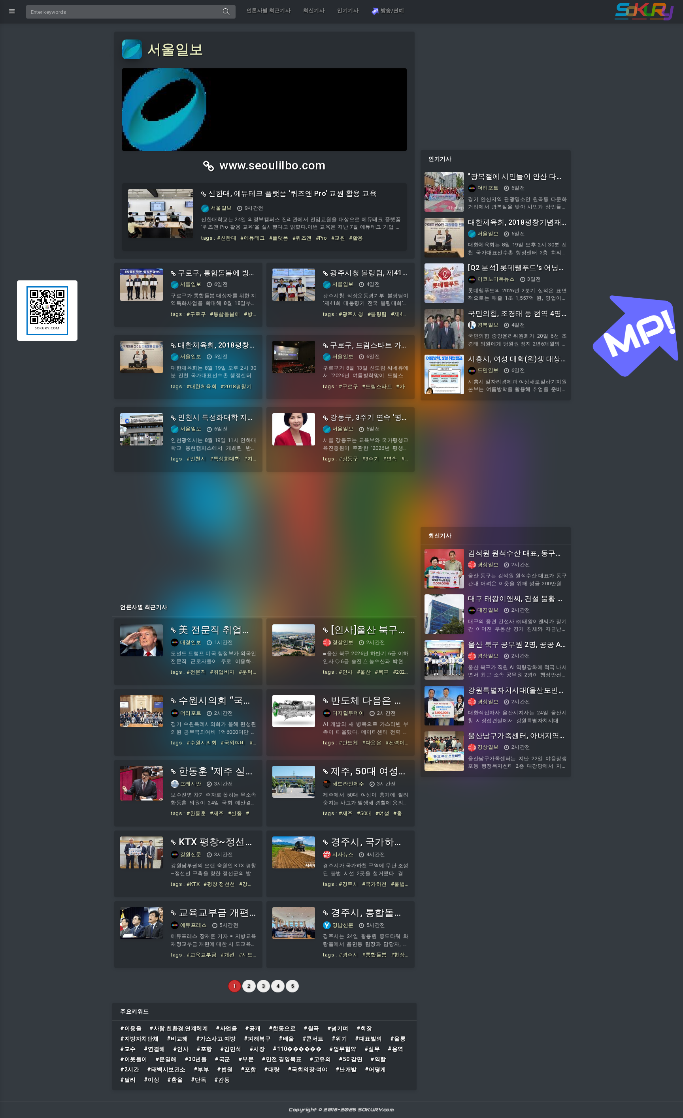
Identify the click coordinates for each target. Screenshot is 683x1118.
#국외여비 (233, 743)
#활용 (356, 238)
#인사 (346, 672)
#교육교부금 (202, 955)
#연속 (390, 459)
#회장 (364, 1028)
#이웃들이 (133, 1059)
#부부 (201, 1069)
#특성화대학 (225, 459)
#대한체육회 (202, 386)
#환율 (175, 1080)
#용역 (396, 1049)
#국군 (222, 1059)
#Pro (321, 238)
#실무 (372, 1049)
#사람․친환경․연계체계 (178, 1028)
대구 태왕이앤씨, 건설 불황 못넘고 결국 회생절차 (516, 602)
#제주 (217, 813)
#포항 (204, 1049)
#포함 (249, 1069)
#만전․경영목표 (282, 1059)
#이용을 (131, 1028)
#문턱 (246, 672)
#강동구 (348, 459)
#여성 (382, 813)
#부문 (246, 1059)
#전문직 (196, 672)
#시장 (257, 1049)
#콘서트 (313, 1038)
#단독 (199, 1080)
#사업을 (226, 1028)
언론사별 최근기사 (269, 10)
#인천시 (196, 459)
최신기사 (314, 10)
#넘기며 (338, 1028)
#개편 (228, 955)
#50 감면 (350, 1059)
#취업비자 (222, 672)
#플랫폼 (279, 238)
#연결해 (154, 1049)
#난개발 (346, 1069)
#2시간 (129, 1069)
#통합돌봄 (374, 955)
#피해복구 (257, 1038)
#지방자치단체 (139, 1038)
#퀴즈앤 (302, 238)
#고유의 (320, 1059)
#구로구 (196, 314)
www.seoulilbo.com (271, 165)
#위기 (339, 1038)
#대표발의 (368, 1038)
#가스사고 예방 (216, 1038)
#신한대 (226, 238)
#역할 (378, 1059)
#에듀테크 (252, 238)
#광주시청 (351, 314)
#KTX (193, 884)
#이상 (152, 1080)
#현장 (398, 955)
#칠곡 (311, 1028)
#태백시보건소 (166, 1069)
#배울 (286, 1038)
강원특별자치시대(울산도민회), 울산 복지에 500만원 (513, 694)
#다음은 (371, 743)
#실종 (235, 813)
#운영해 (166, 1059)
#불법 (398, 884)
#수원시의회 (202, 743)
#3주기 (370, 459)
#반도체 (348, 743)
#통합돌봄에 (225, 314)
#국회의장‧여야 (308, 1069)
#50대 (364, 813)
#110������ (297, 1049)
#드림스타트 (377, 386)
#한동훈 (196, 813)
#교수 (128, 1049)
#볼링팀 (377, 314)
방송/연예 (391, 10)
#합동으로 (282, 1028)
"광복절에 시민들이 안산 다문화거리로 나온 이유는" (516, 180)
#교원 (338, 238)
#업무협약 (343, 1049)
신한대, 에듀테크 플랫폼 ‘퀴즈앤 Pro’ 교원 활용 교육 (292, 193)
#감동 (222, 1080)
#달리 (128, 1080)
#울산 (364, 672)
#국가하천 (374, 884)
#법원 (225, 1069)
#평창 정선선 (219, 884)
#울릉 (398, 1038)
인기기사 (347, 10)
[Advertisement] (264, 535)
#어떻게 (375, 1069)
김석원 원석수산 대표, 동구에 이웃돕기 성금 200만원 (515, 557)
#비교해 (177, 1038)
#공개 (253, 1028)
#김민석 (231, 1049)
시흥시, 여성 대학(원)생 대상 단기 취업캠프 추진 (514, 363)
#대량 (272, 1069)
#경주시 (348, 884)
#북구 (382, 672)
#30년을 (196, 1059)
